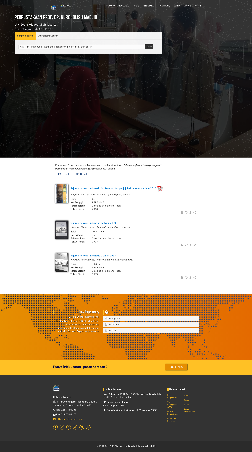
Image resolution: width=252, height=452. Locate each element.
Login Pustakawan (189, 410)
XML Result (63, 174)
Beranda (110, 6)
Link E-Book (113, 324)
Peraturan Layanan (171, 419)
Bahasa (67, 6)
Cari (150, 47)
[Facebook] (55, 427)
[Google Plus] (68, 427)
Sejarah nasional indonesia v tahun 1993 (93, 256)
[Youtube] (75, 427)
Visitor (187, 6)
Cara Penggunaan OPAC (172, 404)
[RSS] (88, 427)
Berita (177, 6)
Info (135, 6)
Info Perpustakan (172, 396)
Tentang (123, 6)
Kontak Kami (176, 367)
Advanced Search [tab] (48, 36)
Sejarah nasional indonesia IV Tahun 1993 (93, 223)
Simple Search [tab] (25, 36)
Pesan (186, 400)
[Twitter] (62, 427)
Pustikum (164, 6)
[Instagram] (81, 427)
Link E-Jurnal (113, 319)
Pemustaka (148, 6)
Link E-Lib (112, 331)
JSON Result (80, 174)
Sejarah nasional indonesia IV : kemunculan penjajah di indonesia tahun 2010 (113, 188)
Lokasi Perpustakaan (173, 413)
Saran (198, 6)
